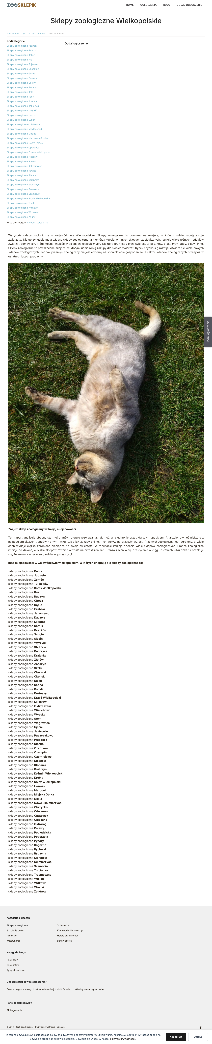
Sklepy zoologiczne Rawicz (21, 170)
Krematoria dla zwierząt (70, 930)
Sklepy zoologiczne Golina (21, 73)
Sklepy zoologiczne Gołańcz (22, 78)
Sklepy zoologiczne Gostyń (21, 82)
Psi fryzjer (12, 935)
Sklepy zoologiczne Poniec (21, 161)
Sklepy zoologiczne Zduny (21, 216)
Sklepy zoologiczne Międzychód (24, 129)
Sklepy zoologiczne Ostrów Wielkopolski (28, 152)
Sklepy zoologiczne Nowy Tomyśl (25, 142)
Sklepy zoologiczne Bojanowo (23, 64)
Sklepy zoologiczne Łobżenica (23, 124)
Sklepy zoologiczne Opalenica (23, 147)
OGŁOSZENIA (148, 4)
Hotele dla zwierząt (67, 935)
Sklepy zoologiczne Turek (21, 203)
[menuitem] (31, 45)
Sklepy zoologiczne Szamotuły (23, 193)
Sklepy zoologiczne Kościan (22, 101)
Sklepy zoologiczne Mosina (21, 133)
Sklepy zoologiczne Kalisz (21, 55)
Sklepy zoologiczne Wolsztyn (22, 207)
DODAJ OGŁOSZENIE (189, 4)
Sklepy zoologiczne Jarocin (21, 87)
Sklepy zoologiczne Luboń (21, 119)
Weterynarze (13, 940)
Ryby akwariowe (16, 970)
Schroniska (63, 925)
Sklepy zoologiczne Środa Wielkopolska (28, 198)
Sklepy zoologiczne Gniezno (22, 50)
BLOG (166, 4)
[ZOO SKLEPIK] (21, 5)
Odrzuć (198, 1036)
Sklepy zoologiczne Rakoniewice (24, 166)
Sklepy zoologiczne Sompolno (23, 179)
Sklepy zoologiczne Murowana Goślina (27, 138)
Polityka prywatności (45, 1027)
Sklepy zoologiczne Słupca (21, 175)
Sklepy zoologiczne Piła (19, 59)
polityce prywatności (122, 1038)
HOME (130, 4)
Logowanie (16, 1010)
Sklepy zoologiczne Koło (20, 92)
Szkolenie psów (15, 930)
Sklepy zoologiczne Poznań (22, 45)
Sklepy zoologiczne (37, 222)
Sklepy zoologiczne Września (22, 212)
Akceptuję (176, 1036)
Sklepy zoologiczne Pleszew (22, 156)
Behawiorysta (64, 940)
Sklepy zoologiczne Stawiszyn (23, 184)
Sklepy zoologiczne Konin (20, 96)
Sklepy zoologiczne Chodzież (23, 68)
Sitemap (61, 1027)
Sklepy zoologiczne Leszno (21, 115)
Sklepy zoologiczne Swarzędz (23, 189)
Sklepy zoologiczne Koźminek (23, 105)
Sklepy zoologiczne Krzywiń (22, 110)
